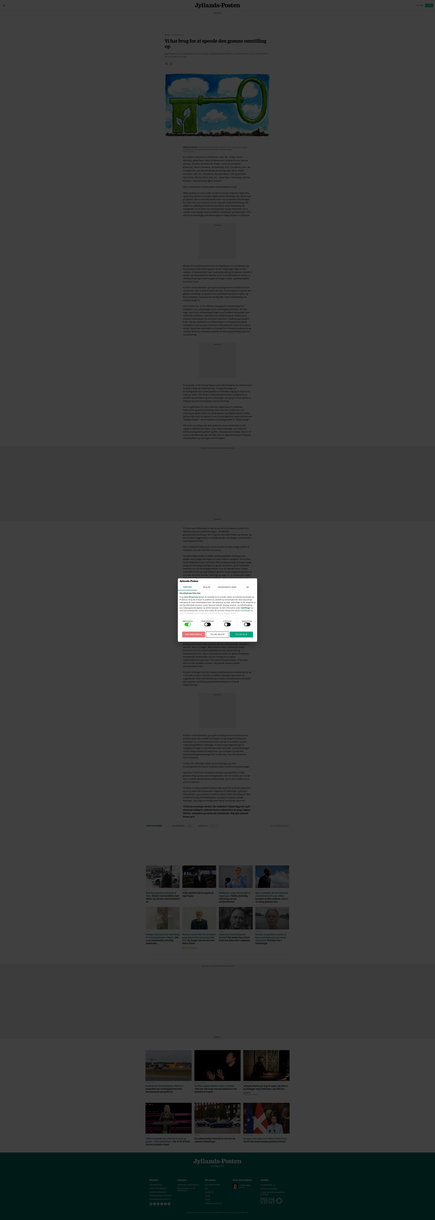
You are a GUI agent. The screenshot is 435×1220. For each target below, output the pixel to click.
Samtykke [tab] (187, 587)
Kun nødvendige (193, 634)
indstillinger (245, 608)
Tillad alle (241, 634)
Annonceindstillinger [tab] (227, 587)
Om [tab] (247, 587)
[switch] (207, 624)
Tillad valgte (217, 634)
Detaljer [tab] (206, 587)
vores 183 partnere (191, 597)
